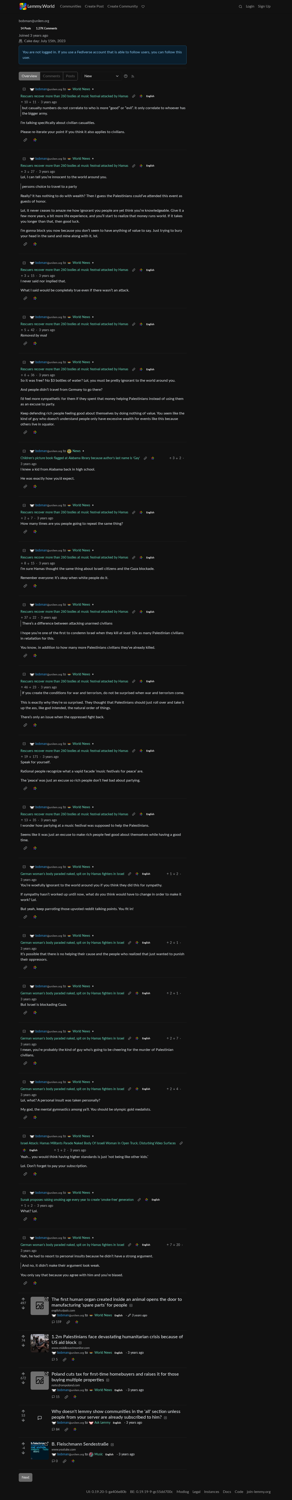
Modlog (183, 1492)
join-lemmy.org (259, 1492)
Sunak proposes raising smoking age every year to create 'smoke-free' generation (77, 1200)
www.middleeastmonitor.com (71, 1348)
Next (25, 1477)
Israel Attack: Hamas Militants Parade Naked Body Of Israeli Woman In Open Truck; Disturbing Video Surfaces (98, 1143)
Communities (70, 6)
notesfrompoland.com (66, 1385)
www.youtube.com (64, 1449)
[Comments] (40, 1418)
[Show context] (133, 96)
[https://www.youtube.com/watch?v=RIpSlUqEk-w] (40, 1450)
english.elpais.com (63, 1310)
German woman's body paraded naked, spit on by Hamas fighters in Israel (72, 874)
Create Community (122, 6)
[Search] (240, 6)
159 (58, 1322)
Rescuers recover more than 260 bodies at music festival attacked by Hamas (74, 96)
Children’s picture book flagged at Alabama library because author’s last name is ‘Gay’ (80, 458)
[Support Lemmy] (143, 6)
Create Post (94, 6)
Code (239, 1492)
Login (250, 6)
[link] (141, 96)
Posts (70, 76)
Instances (211, 1492)
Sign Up (264, 6)
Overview (29, 76)
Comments (51, 76)
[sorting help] (126, 76)
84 (58, 1429)
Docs (227, 1492)
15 (58, 1397)
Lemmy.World (41, 6)
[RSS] (132, 76)
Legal (197, 1492)
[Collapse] (24, 89)
